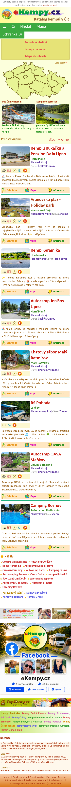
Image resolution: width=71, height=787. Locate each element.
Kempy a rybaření (36, 592)
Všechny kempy (59, 139)
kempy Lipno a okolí (11, 730)
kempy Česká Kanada (34, 713)
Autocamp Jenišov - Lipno (49, 304)
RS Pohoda (40, 403)
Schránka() (12, 34)
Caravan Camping (12, 570)
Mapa (41, 27)
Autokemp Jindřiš (42, 583)
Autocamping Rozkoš (14, 574)
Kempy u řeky (35, 597)
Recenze (62, 777)
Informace (10, 780)
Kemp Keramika (45, 250)
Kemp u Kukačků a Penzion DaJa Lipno (48, 151)
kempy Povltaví (52, 722)
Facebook (51, 777)
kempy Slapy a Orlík (27, 726)
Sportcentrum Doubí (14, 578)
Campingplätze (37, 777)
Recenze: (5, 738)
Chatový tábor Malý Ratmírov (49, 355)
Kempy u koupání (13, 597)
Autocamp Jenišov (41, 561)
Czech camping (20, 777)
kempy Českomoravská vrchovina (45, 718)
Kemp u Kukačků (57, 574)
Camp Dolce (37, 574)
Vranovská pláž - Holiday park (46, 203)
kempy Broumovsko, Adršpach (54, 726)
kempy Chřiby (19, 718)
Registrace (31, 780)
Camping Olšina (58, 570)
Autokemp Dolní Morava (38, 566)
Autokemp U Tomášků (15, 583)
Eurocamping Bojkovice (41, 579)
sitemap (42, 780)
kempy (7, 777)
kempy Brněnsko (10, 713)
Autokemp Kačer (35, 570)
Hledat (25, 27)
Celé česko (60, 63)
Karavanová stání (12, 592)
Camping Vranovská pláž (14, 562)
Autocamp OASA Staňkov (46, 457)
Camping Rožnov (46, 506)
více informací (49, 5)
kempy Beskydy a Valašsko (27, 722)
